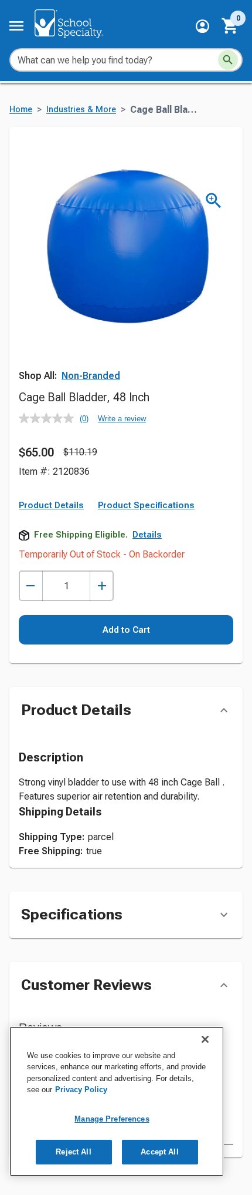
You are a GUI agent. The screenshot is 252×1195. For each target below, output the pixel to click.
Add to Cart (126, 630)
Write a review (122, 418)
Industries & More (81, 110)
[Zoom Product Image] (213, 200)
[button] (202, 26)
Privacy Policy (81, 1089)
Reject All (73, 1151)
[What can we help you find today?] (228, 60)
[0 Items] (230, 25)
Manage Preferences (111, 1119)
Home (20, 110)
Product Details (51, 505)
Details (147, 534)
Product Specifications (146, 505)
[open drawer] (16, 26)
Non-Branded (91, 375)
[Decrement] (31, 586)
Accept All (159, 1151)
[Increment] (102, 586)
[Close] (205, 1039)
